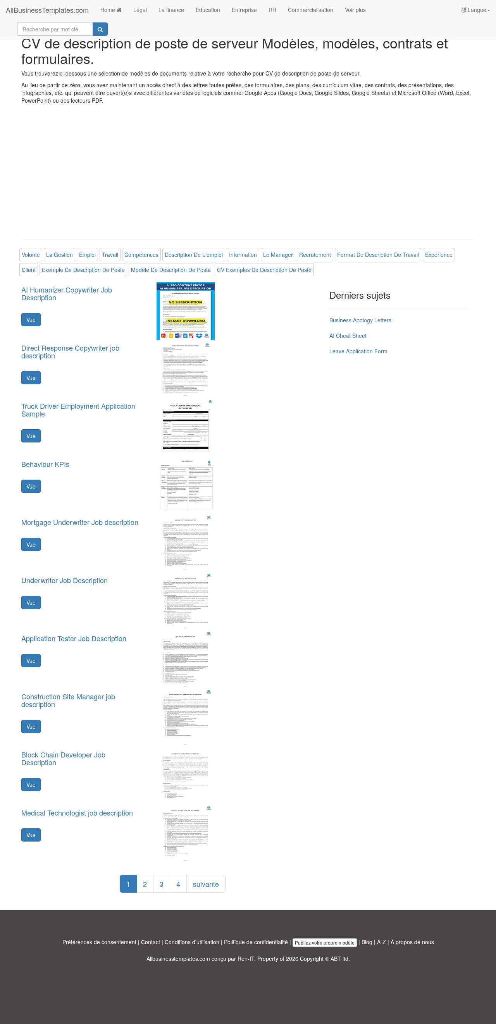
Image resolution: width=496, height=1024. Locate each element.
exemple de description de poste (83, 270)
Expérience (439, 254)
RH (272, 10)
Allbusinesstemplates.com (178, 958)
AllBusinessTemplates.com (47, 10)
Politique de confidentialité (256, 942)
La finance (171, 10)
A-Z (381, 942)
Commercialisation (310, 10)
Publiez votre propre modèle (325, 942)
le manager (278, 254)
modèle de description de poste (171, 270)
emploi (87, 254)
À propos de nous (412, 942)
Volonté (31, 254)
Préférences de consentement (99, 942)
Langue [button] (476, 10)
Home (108, 10)
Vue (31, 320)
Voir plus (355, 10)
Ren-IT (246, 958)
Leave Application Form (358, 351)
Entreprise (244, 10)
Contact (150, 942)
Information (243, 254)
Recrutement (315, 254)
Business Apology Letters (360, 320)
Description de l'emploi (194, 254)
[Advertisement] (248, 178)
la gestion (59, 254)
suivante (206, 884)
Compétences (141, 254)
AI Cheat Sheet (348, 335)
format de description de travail (378, 254)
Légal (140, 10)
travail (110, 254)
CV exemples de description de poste (264, 270)
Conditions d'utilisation (192, 942)
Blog (367, 942)
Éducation (208, 10)
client (29, 270)
